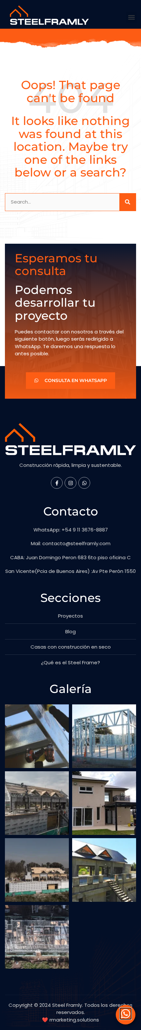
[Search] (127, 202)
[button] (131, 17)
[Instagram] (70, 483)
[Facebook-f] (57, 483)
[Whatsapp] (84, 483)
